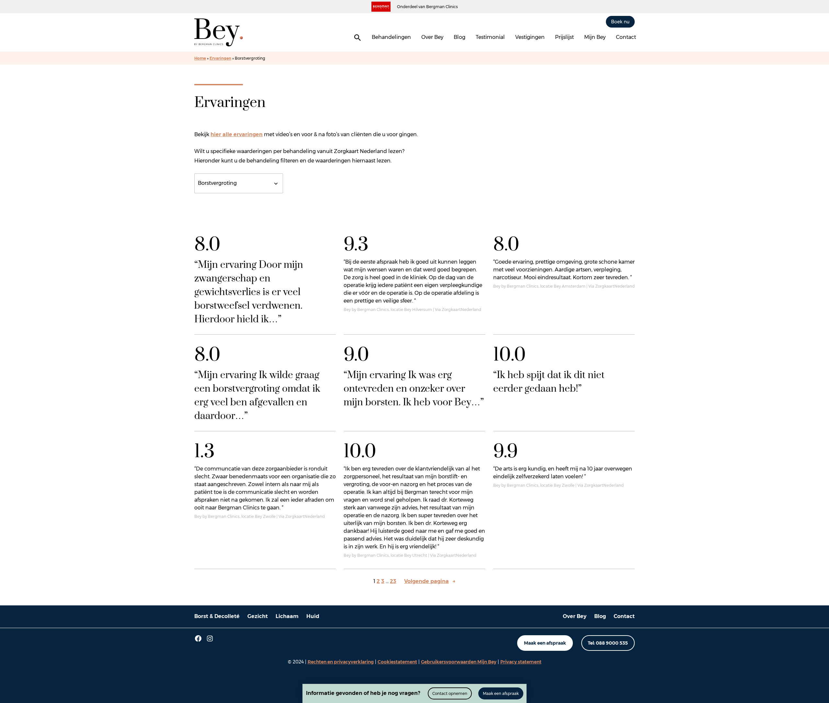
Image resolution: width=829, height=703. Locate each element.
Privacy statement (520, 662)
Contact (626, 37)
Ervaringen (220, 58)
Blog (459, 37)
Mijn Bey (595, 37)
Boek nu (620, 21)
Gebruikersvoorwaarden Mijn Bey (458, 662)
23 (393, 581)
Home (200, 58)
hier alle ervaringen (236, 134)
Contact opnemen (449, 693)
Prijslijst (564, 37)
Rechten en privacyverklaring (341, 662)
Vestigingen (530, 37)
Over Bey (432, 37)
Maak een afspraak (545, 643)
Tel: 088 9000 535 (608, 643)
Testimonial (490, 37)
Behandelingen (391, 37)
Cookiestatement (397, 662)
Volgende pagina (430, 581)
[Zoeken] (357, 38)
